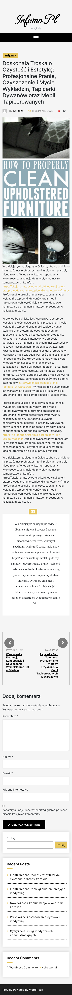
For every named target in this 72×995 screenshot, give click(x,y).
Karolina (18, 110)
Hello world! (49, 967)
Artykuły (10, 55)
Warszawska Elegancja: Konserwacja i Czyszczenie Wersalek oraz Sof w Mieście (17, 662)
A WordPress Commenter (23, 967)
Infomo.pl (36, 19)
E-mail (8, 773)
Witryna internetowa (15, 789)
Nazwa (8, 756)
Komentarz (10, 716)
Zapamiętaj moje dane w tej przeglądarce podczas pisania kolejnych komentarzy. (35, 812)
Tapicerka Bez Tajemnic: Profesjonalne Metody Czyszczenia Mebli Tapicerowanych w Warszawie (47, 665)
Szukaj (11, 838)
